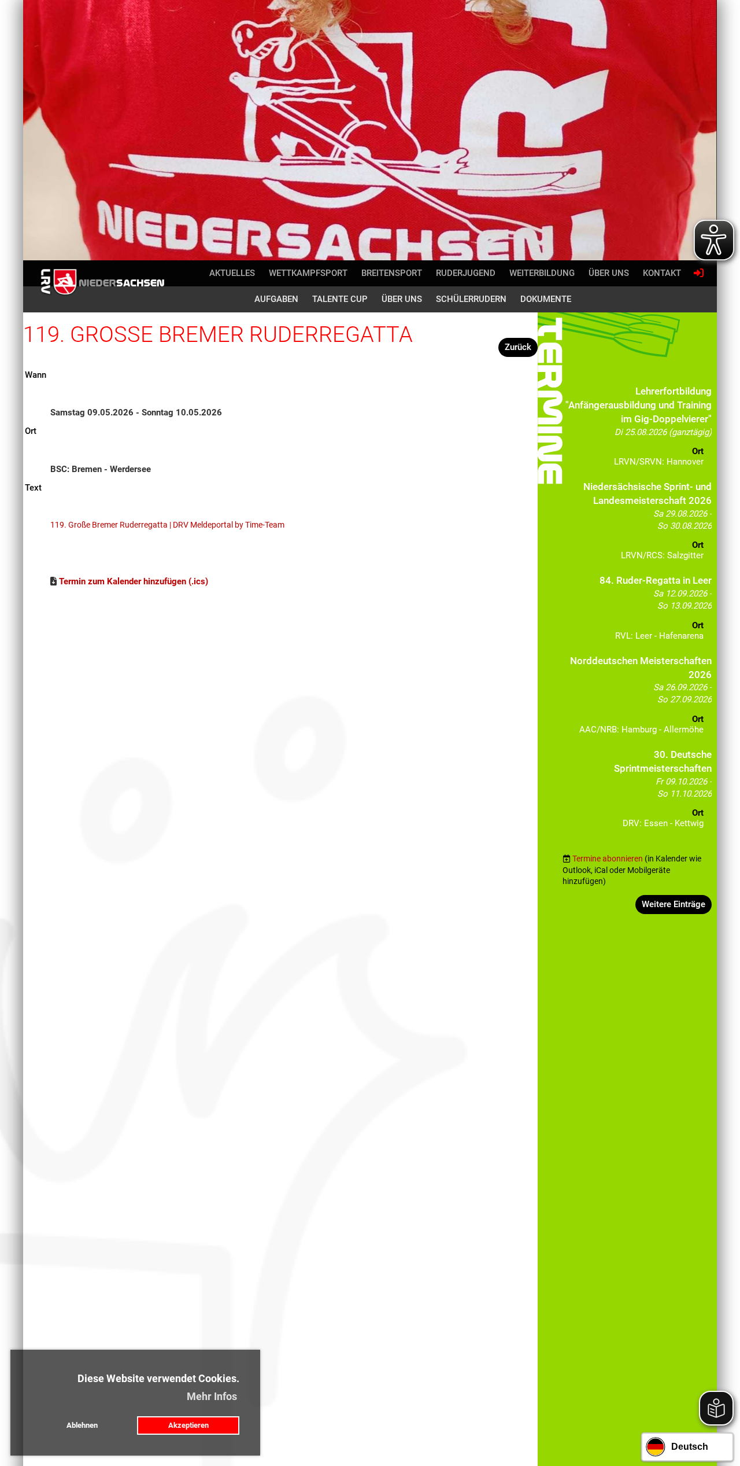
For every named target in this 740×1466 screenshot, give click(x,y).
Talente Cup (340, 299)
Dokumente (545, 299)
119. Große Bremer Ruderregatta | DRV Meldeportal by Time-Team (167, 524)
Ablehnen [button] (82, 1425)
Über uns (609, 273)
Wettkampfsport (308, 273)
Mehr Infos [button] (212, 1396)
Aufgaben (276, 299)
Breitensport (391, 273)
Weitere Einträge (673, 904)
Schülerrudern (471, 299)
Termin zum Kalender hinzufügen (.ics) (133, 581)
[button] (637, 429)
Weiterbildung (542, 273)
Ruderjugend (465, 273)
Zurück (518, 347)
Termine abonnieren (607, 858)
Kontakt (662, 273)
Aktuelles (232, 273)
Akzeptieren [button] (188, 1425)
